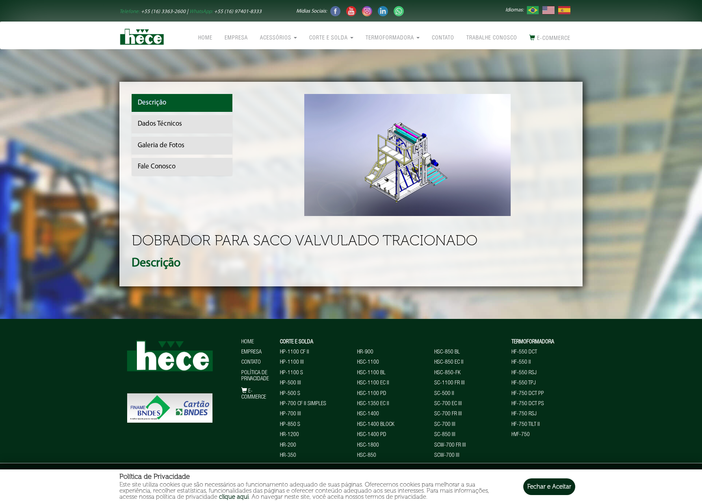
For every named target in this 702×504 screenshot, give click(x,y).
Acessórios (276, 38)
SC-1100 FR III (449, 383)
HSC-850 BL (447, 352)
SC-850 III (444, 435)
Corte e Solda (329, 38)
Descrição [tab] (152, 102)
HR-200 (288, 445)
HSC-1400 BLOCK (375, 425)
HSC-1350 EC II (373, 404)
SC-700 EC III (448, 404)
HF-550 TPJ (523, 383)
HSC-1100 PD (371, 394)
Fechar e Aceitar (549, 486)
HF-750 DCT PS (527, 404)
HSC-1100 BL (371, 373)
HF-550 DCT (524, 352)
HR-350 (288, 455)
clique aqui (234, 496)
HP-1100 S (291, 373)
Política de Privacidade (255, 376)
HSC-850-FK (447, 373)
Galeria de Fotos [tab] (161, 145)
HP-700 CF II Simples (303, 404)
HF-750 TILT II (525, 425)
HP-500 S (290, 394)
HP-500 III (290, 383)
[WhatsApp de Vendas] (399, 11)
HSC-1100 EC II (373, 383)
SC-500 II (444, 394)
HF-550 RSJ (524, 373)
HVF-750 (520, 435)
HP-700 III (290, 414)
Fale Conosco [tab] (157, 166)
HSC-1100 (368, 362)
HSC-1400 (368, 414)
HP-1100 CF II (294, 352)
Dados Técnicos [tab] (160, 123)
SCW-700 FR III (450, 445)
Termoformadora (391, 38)
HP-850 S (290, 425)
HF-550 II (521, 362)
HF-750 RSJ (524, 414)
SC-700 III (444, 425)
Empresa (236, 38)
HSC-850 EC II (449, 362)
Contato (443, 38)
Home (205, 38)
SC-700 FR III (448, 414)
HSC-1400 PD (371, 435)
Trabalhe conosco (491, 38)
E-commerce (552, 38)
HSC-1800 (368, 445)
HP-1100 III (292, 362)
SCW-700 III (446, 455)
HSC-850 (366, 455)
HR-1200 (289, 435)
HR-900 (365, 352)
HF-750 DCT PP (527, 394)
